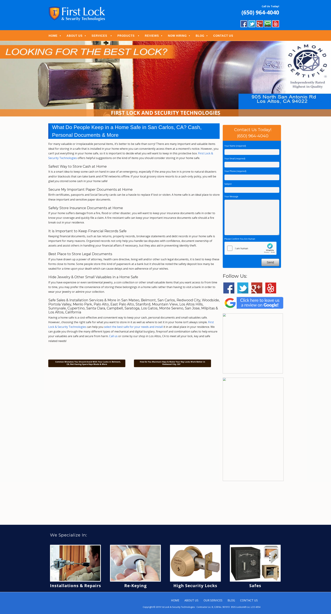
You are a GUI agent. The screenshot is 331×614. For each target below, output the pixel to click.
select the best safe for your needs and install (133, 327)
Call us (113, 336)
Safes (255, 585)
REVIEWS (152, 35)
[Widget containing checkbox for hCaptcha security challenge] (250, 248)
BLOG (200, 35)
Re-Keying (135, 585)
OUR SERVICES (213, 600)
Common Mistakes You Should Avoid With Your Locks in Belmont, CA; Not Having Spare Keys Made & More (88, 362)
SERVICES (99, 35)
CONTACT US (223, 35)
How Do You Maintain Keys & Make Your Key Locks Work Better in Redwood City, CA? (172, 362)
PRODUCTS (126, 35)
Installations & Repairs (75, 585)
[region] (165, 79)
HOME (53, 35)
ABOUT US (75, 35)
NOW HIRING (177, 35)
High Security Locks (195, 585)
